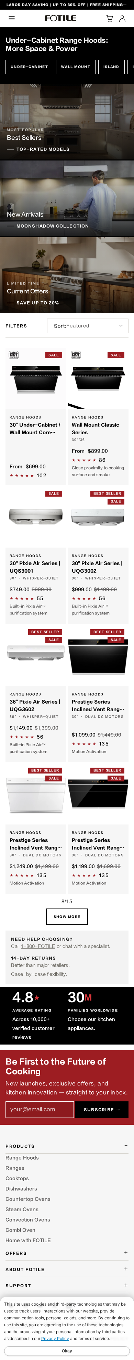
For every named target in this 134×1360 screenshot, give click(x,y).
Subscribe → (102, 1110)
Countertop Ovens (28, 1199)
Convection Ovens (27, 1220)
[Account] (122, 18)
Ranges (14, 1168)
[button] (109, 18)
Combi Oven (20, 1230)
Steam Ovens (21, 1209)
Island (111, 67)
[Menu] (11, 18)
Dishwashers (21, 1189)
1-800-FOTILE (38, 946)
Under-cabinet (29, 67)
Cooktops (17, 1178)
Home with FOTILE (28, 1240)
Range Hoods (22, 1158)
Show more (67, 917)
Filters (16, 326)
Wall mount (75, 67)
